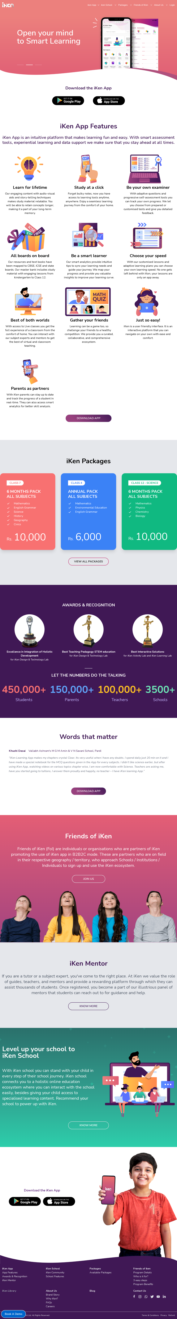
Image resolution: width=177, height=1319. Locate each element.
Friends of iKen (141, 5)
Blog (92, 1290)
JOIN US (88, 879)
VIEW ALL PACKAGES (88, 561)
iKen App (7, 1268)
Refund (171, 1315)
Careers (50, 1306)
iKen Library (9, 1290)
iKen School (53, 1268)
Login (172, 5)
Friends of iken (141, 1268)
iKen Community (55, 1272)
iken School (106, 5)
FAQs (49, 1302)
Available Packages (100, 1272)
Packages (123, 5)
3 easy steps (140, 1280)
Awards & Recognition (14, 1276)
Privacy (164, 1315)
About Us (158, 5)
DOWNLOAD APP (88, 418)
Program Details (142, 1272)
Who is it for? (140, 1276)
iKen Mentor (9, 1280)
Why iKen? (52, 1298)
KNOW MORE (88, 1006)
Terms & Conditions (150, 1315)
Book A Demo (13, 1314)
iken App (92, 5)
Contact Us (139, 1290)
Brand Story (52, 1294)
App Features (10, 1272)
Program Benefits (143, 1284)
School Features (55, 1276)
